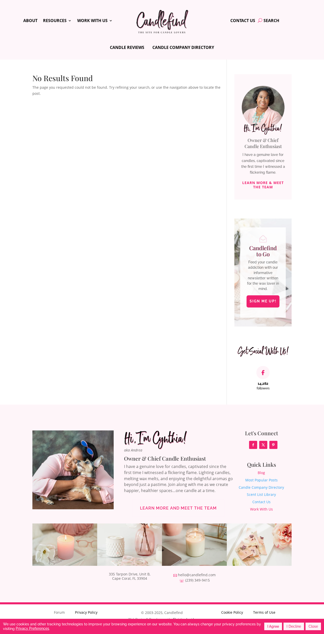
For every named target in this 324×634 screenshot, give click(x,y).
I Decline (294, 626)
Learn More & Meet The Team (263, 184)
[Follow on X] (263, 445)
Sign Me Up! (263, 301)
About (30, 21)
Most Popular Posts (261, 480)
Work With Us (92, 21)
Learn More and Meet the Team (178, 508)
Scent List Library (261, 494)
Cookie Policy (232, 612)
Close (313, 626)
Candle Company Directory (183, 47)
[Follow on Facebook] (253, 445)
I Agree (273, 626)
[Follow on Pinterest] (273, 445)
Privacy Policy (86, 612)
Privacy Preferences (32, 628)
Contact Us (242, 21)
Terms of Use (264, 612)
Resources (55, 21)
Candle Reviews (127, 47)
